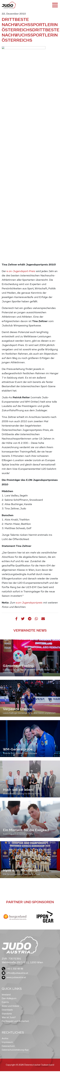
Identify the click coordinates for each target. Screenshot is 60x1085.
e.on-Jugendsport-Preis (21, 271)
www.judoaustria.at (16, 977)
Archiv (5, 1038)
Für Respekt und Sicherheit (15, 1021)
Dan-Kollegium (9, 998)
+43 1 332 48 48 (14, 968)
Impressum (7, 1042)
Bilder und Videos (10, 1006)
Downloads (7, 1009)
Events (5, 1002)
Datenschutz (8, 1046)
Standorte (7, 1013)
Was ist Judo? (9, 1017)
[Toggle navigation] (54, 5)
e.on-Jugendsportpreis (29, 602)
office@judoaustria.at (17, 973)
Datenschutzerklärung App (15, 1050)
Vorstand (6, 994)
